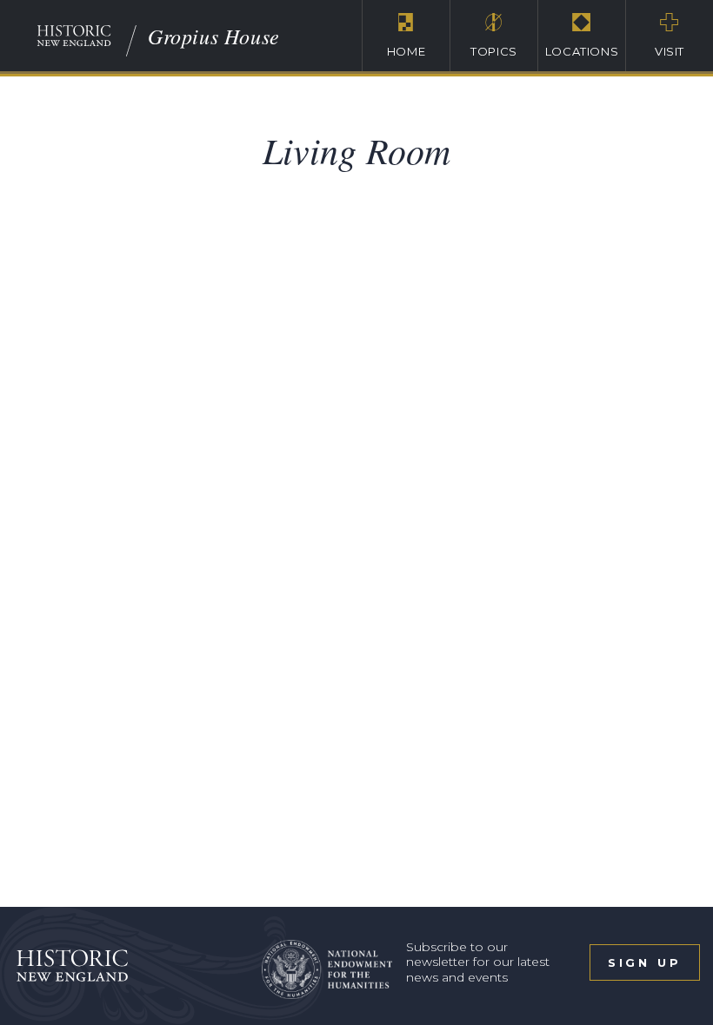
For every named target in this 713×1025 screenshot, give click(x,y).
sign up (645, 962)
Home (406, 51)
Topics (493, 51)
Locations (582, 51)
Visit (669, 51)
